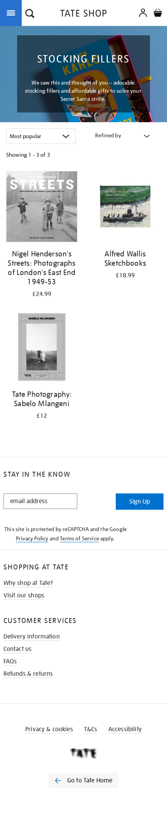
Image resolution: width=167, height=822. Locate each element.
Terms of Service (79, 538)
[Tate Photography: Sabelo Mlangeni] (42, 348)
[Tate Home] (83, 753)
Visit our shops (23, 595)
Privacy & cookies (49, 729)
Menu (12, 12)
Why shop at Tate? (28, 583)
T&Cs (90, 729)
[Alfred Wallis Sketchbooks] (125, 208)
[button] (30, 14)
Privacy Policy (32, 538)
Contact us (17, 649)
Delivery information (31, 636)
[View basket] (158, 13)
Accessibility (125, 729)
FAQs (10, 661)
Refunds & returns (28, 674)
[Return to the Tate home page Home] (83, 14)
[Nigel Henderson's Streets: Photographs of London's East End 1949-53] (42, 208)
